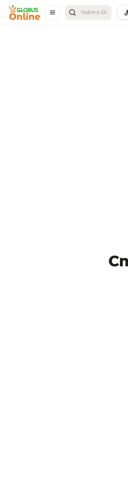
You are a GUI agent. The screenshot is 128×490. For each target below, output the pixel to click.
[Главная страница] (23, 18)
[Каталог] (52, 12)
